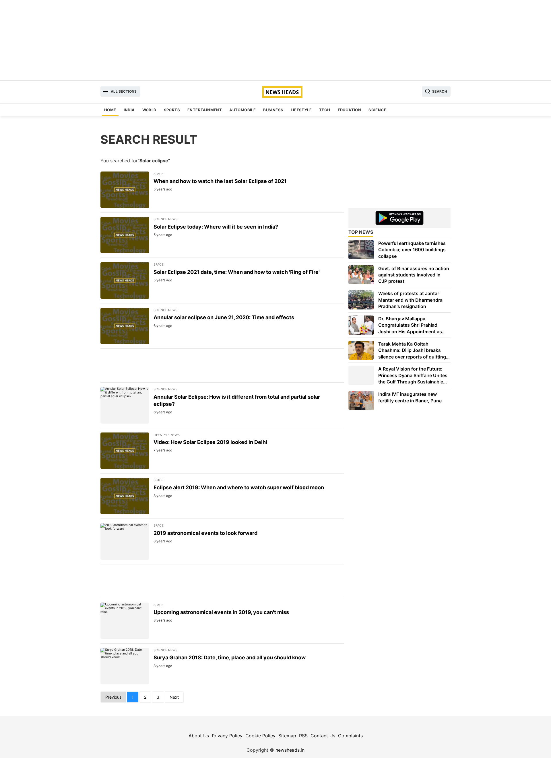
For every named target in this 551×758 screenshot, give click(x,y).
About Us (199, 735)
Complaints (350, 735)
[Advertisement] (275, 40)
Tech (324, 110)
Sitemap (287, 735)
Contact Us (323, 735)
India (129, 110)
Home (110, 110)
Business (273, 110)
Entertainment (204, 110)
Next (174, 697)
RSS (303, 735)
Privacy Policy (227, 735)
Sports (172, 110)
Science (377, 110)
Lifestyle (301, 110)
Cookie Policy (260, 735)
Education (349, 110)
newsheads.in (290, 750)
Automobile (242, 110)
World (149, 110)
